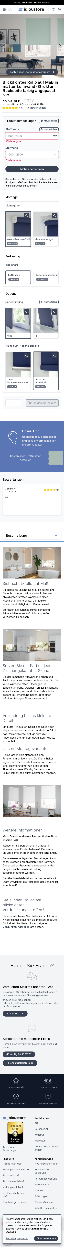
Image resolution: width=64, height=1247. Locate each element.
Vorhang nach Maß (13, 1187)
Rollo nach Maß (11, 1175)
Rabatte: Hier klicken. (46, 1208)
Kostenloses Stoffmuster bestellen (25, 458)
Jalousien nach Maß (13, 1181)
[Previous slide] (4, 45)
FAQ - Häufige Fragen (46, 1163)
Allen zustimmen (46, 1238)
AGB (37, 1123)
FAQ (15, 840)
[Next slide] (60, 45)
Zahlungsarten (42, 1184)
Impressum (40, 1140)
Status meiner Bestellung (42, 1171)
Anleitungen (41, 1196)
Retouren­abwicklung (46, 1178)
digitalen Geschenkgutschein (21, 185)
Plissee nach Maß (12, 1163)
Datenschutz (41, 1128)
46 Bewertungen (36, 107)
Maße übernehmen (32, 169)
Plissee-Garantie (44, 1202)
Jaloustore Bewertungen (10, 1149)
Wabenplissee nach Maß (16, 1169)
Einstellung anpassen (17, 1238)
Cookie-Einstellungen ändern (46, 1148)
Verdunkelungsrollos (16, 927)
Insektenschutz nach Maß (14, 1195)
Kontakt (39, 1190)
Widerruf (39, 1134)
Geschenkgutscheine (14, 1202)
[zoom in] (26, 215)
